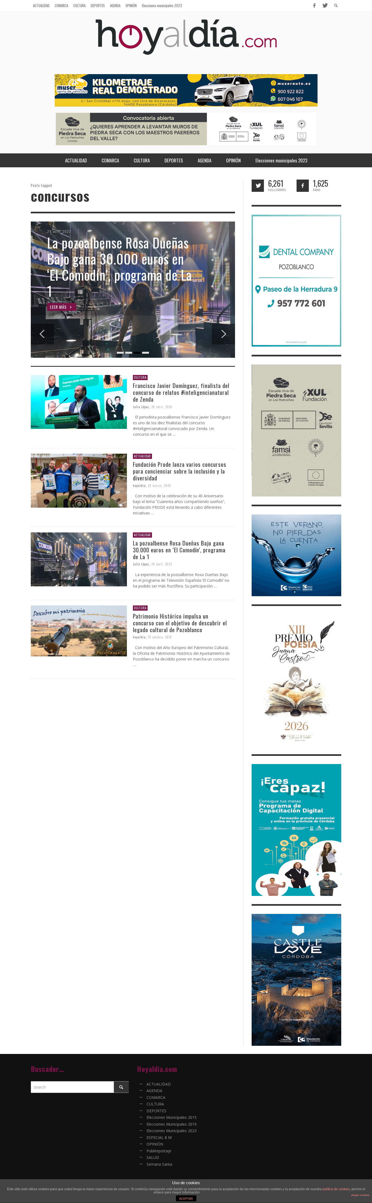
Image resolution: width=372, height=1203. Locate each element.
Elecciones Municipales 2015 (172, 1117)
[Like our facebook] (303, 186)
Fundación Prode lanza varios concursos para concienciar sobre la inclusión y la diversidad (179, 471)
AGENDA (154, 1090)
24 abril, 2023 (161, 564)
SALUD (153, 1157)
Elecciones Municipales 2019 (172, 1124)
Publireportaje (159, 1150)
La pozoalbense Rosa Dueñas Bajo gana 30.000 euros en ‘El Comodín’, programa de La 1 (179, 550)
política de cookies (336, 1189)
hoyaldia (139, 485)
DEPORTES (156, 1110)
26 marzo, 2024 (159, 485)
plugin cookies (360, 1194)
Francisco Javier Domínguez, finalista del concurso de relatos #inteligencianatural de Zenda (181, 392)
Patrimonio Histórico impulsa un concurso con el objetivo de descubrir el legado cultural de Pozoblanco (180, 623)
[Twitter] (324, 5)
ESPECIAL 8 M (159, 1137)
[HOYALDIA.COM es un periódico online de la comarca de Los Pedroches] (186, 42)
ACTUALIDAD (142, 456)
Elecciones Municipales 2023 (172, 1130)
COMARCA (156, 1097)
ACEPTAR (186, 1198)
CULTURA (140, 377)
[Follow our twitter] (258, 186)
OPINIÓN (155, 1144)
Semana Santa (159, 1164)
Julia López (141, 406)
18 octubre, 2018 (160, 637)
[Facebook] (314, 5)
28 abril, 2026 (161, 406)
